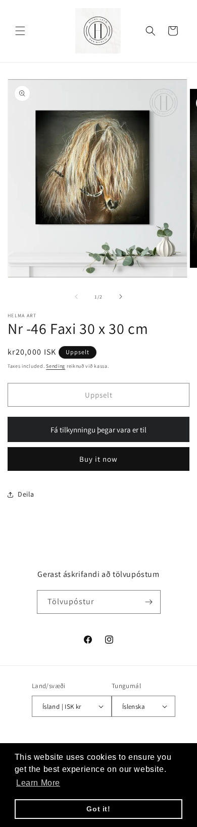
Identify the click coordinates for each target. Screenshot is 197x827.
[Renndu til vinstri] (76, 296)
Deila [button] (26, 494)
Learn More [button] (38, 783)
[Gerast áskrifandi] (149, 602)
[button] (20, 31)
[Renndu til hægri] (121, 296)
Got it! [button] (98, 809)
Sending (55, 366)
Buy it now (98, 459)
